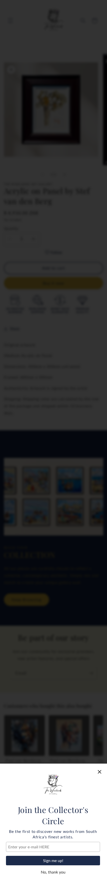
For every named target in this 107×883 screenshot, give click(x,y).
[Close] (99, 771)
